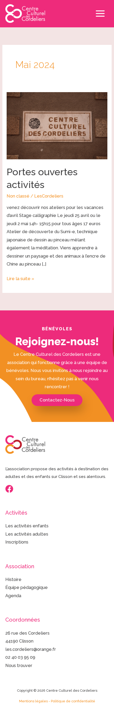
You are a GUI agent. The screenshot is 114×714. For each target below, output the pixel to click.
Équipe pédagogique (26, 587)
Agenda (13, 595)
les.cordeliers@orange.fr (30, 649)
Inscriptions (16, 542)
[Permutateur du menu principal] (100, 13)
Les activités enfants (27, 525)
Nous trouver (18, 665)
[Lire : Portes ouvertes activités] (57, 125)
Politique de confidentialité (73, 701)
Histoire (13, 579)
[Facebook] (9, 489)
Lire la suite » (20, 278)
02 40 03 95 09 (20, 657)
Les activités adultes (26, 534)
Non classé (18, 196)
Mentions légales (33, 701)
